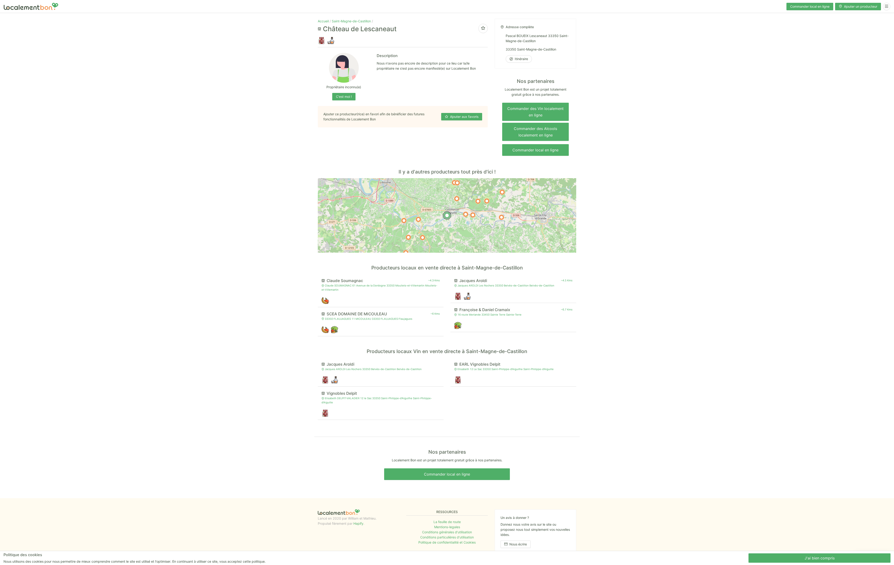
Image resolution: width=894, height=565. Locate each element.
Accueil (324, 21)
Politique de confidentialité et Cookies (447, 542)
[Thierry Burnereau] (422, 237)
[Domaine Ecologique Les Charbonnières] (487, 201)
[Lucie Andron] (408, 237)
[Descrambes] (404, 220)
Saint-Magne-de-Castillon (352, 21)
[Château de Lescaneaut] (447, 215)
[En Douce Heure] (501, 217)
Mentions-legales (447, 527)
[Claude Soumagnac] (465, 214)
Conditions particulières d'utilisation (447, 537)
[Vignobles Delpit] (457, 183)
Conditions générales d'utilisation (447, 532)
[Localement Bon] (31, 6)
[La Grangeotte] (502, 192)
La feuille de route (447, 522)
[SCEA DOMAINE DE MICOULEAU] (473, 215)
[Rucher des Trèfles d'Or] (478, 201)
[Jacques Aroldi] (457, 198)
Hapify (358, 523)
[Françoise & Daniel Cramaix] (418, 219)
